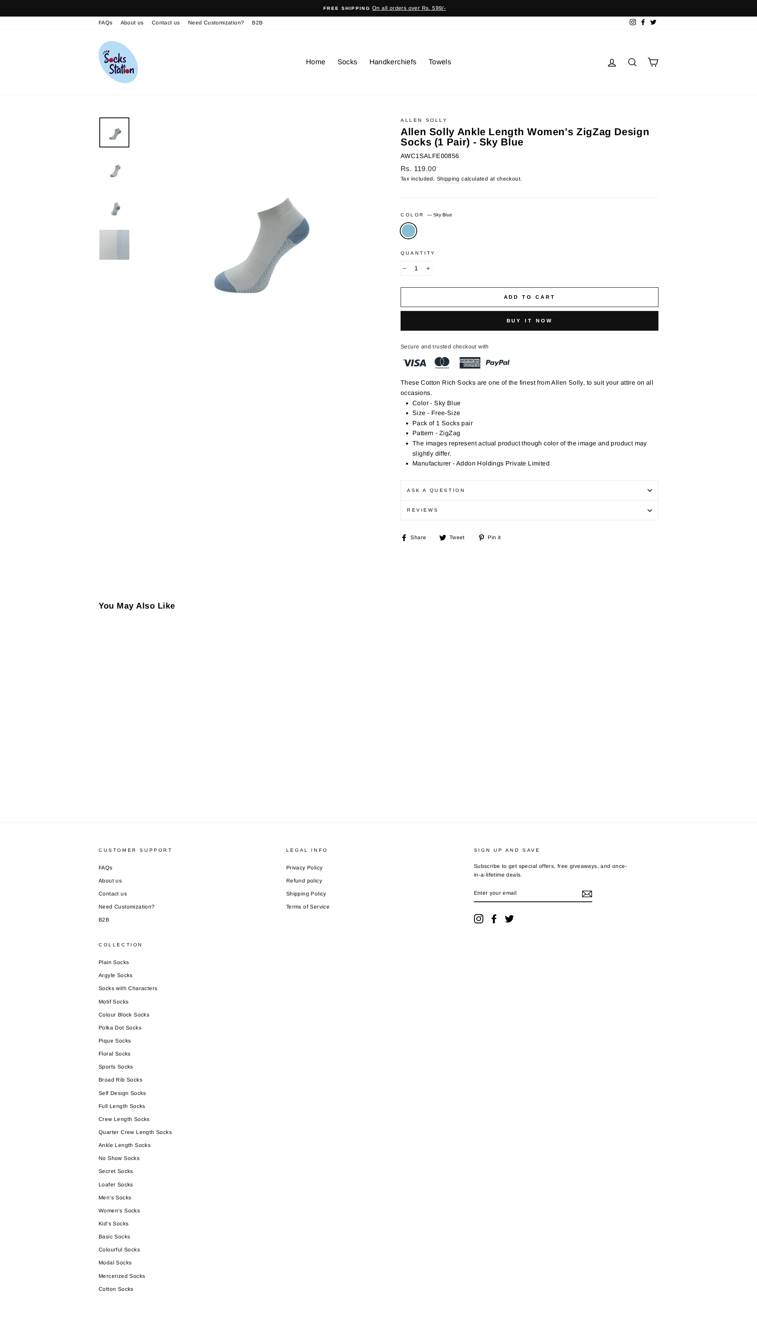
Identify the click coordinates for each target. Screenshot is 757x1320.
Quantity (418, 253)
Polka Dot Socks (120, 1028)
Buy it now (530, 321)
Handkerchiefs (393, 62)
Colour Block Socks (124, 1015)
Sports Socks (116, 1067)
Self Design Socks (122, 1093)
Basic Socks (114, 1237)
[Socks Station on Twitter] (509, 918)
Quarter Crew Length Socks (135, 1132)
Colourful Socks (119, 1250)
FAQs (106, 23)
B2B (257, 23)
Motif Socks (114, 1002)
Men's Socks (115, 1198)
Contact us (166, 23)
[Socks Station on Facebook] (494, 918)
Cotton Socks (116, 1289)
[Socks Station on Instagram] (478, 918)
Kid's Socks (114, 1224)
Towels (440, 62)
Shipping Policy (306, 894)
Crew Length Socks (124, 1119)
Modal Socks (115, 1263)
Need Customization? (216, 23)
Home (316, 62)
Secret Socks (116, 1171)
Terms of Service (308, 907)
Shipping (448, 179)
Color (426, 215)
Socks (347, 62)
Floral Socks (115, 1054)
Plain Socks (114, 962)
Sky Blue (408, 231)
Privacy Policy (304, 868)
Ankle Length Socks (125, 1145)
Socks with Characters (128, 988)
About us (132, 23)
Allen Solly (424, 120)
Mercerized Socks (122, 1276)
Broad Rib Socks (120, 1080)
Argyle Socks (116, 975)
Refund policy (304, 881)
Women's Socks (119, 1211)
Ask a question (436, 490)
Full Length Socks (122, 1106)
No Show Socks (119, 1158)
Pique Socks (115, 1041)
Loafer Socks (116, 1185)
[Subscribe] (587, 893)
